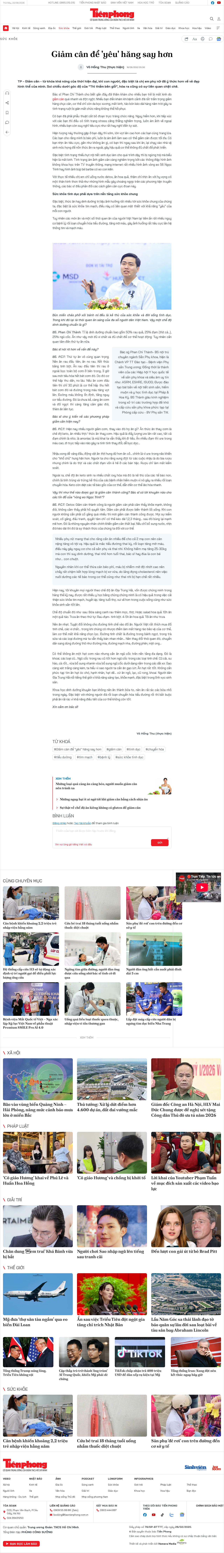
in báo (202, 38)
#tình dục (133, 749)
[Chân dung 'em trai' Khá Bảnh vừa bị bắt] (38, 1226)
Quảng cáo (182, 2)
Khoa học (184, 28)
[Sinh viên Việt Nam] (195, 1468)
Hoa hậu (197, 28)
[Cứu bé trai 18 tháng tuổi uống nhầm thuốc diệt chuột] (93, 903)
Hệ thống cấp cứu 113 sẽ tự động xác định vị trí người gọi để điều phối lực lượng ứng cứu (29, 973)
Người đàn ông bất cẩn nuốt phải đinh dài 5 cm (153, 971)
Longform (115, 1478)
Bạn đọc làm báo (23, 1543)
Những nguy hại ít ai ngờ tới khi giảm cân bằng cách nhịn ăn (104, 799)
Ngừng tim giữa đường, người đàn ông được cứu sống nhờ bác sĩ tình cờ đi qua (92, 973)
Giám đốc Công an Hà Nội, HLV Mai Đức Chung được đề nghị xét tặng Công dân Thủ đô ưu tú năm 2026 (185, 1110)
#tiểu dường (63, 757)
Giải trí (159, 28)
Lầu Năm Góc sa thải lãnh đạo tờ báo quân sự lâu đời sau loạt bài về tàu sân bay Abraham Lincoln (184, 1325)
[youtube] (219, 3)
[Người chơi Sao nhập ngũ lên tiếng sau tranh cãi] (112, 1226)
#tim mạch (84, 757)
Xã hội (15, 28)
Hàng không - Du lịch (14, 1496)
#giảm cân (114, 749)
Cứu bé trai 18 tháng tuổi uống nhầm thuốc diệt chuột (91, 925)
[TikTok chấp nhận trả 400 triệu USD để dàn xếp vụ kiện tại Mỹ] (140, 1352)
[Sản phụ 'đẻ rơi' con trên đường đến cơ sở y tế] (154, 903)
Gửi (160, 842)
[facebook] (213, 3)
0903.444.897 (108, 1510)
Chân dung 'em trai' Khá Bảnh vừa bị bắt (38, 1254)
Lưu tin (7, 112)
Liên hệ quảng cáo (62, 1505)
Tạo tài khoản (82, 823)
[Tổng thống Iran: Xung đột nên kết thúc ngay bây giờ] (196, 1352)
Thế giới (76, 28)
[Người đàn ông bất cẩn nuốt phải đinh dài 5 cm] (154, 949)
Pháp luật (101, 28)
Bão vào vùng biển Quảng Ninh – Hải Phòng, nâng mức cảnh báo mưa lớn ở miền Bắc (38, 1110)
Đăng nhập (59, 823)
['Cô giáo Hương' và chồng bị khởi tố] (112, 1153)
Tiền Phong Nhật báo (92, 2)
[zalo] (173, 1515)
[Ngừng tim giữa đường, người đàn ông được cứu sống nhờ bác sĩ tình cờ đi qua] (93, 949)
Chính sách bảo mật (210, 1505)
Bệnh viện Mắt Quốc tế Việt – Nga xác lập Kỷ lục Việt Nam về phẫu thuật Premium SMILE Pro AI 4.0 (30, 1023)
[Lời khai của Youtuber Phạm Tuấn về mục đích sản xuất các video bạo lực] (186, 1153)
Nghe (7, 93)
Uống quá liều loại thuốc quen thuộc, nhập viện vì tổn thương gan (91, 1021)
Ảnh (58, 1478)
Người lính (128, 28)
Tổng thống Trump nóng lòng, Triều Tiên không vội (24, 1373)
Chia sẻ (7, 102)
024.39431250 (15, 1517)
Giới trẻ (88, 28)
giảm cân (58, 99)
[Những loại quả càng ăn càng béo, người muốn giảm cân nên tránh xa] (158, 786)
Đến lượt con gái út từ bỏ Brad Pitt (184, 1251)
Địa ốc (52, 28)
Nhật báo (35, 1478)
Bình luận (7, 122)
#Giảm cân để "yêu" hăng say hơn (77, 749)
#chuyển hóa (155, 749)
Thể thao (115, 28)
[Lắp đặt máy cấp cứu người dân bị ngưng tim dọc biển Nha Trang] (154, 999)
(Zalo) (75, 1510)
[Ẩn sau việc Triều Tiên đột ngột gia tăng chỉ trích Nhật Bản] (112, 1294)
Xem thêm (218, 28)
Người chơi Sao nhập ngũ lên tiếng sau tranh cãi (110, 1254)
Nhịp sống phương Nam (95, 1496)
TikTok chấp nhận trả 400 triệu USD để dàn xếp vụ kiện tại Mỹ (138, 1373)
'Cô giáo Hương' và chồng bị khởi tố (111, 1177)
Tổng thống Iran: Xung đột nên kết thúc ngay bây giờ (193, 1373)
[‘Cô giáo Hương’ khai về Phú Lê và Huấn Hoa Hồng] (38, 1153)
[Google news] (183, 1515)
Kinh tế (26, 28)
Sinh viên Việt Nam (122, 2)
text (194, 38)
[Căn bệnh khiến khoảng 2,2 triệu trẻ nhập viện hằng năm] (31, 903)
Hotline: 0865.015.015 (61, 2)
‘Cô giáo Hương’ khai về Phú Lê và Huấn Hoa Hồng (35, 1180)
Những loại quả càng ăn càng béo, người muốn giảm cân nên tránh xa (96, 786)
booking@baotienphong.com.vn (71, 1514)
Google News (218, 38)
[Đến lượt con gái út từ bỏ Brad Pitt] (186, 1226)
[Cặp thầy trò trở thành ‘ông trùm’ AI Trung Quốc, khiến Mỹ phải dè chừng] (84, 1352)
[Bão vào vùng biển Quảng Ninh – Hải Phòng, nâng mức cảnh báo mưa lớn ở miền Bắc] (38, 1079)
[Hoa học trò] (216, 1468)
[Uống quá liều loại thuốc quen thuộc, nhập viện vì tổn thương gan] (93, 999)
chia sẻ (186, 38)
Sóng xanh (39, 28)
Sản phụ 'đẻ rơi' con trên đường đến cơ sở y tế (154, 925)
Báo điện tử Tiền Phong (112, 14)
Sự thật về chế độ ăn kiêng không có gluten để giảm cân (100, 808)
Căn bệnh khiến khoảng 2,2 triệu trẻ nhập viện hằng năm (30, 925)
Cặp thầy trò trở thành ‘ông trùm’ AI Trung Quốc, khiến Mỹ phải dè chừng (83, 1375)
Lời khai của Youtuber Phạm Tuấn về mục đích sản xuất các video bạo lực (185, 1183)
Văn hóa (147, 28)
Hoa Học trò (146, 2)
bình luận (210, 38)
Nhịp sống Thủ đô (65, 1496)
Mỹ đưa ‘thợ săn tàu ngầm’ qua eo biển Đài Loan (35, 1322)
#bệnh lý (104, 757)
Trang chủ (6, 28)
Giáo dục (171, 28)
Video (208, 28)
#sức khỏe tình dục (129, 757)
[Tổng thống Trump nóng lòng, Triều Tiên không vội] (28, 1352)
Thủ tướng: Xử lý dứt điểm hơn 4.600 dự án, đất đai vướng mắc (107, 1107)
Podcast (88, 1478)
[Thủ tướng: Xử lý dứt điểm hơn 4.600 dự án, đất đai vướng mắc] (112, 1079)
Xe (138, 28)
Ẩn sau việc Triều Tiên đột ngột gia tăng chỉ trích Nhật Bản (111, 1322)
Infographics (143, 1478)
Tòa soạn (165, 2)
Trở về (7, 132)
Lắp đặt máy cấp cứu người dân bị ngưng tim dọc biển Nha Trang (151, 1021)
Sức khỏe (64, 28)
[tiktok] (164, 1515)
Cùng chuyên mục (22, 880)
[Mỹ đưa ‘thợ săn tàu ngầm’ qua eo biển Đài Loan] (38, 1294)
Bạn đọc (191, 1490)
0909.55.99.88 (62, 1510)
